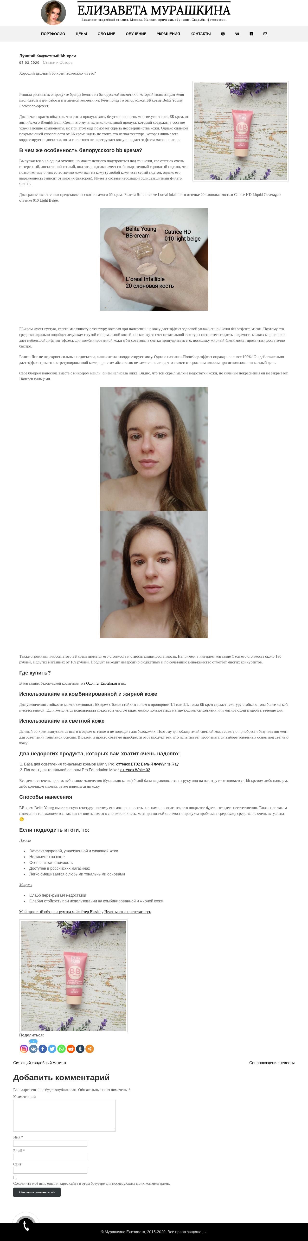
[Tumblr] (80, 1049)
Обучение (136, 34)
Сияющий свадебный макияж (39, 1063)
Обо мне (106, 34)
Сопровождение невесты (272, 1063)
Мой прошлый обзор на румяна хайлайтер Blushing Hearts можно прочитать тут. (85, 912)
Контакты (201, 34)
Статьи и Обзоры (58, 62)
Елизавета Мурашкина (154, 10)
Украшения (168, 34)
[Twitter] (52, 1049)
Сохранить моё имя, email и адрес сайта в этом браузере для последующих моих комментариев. (91, 1183)
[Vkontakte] (33, 1049)
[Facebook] (42, 1049)
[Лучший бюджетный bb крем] (154, 259)
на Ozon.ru (90, 683)
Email (19, 1151)
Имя (18, 1137)
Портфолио (53, 34)
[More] (89, 1049)
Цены (81, 34)
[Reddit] (71, 1049)
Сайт (17, 1164)
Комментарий (24, 1097)
